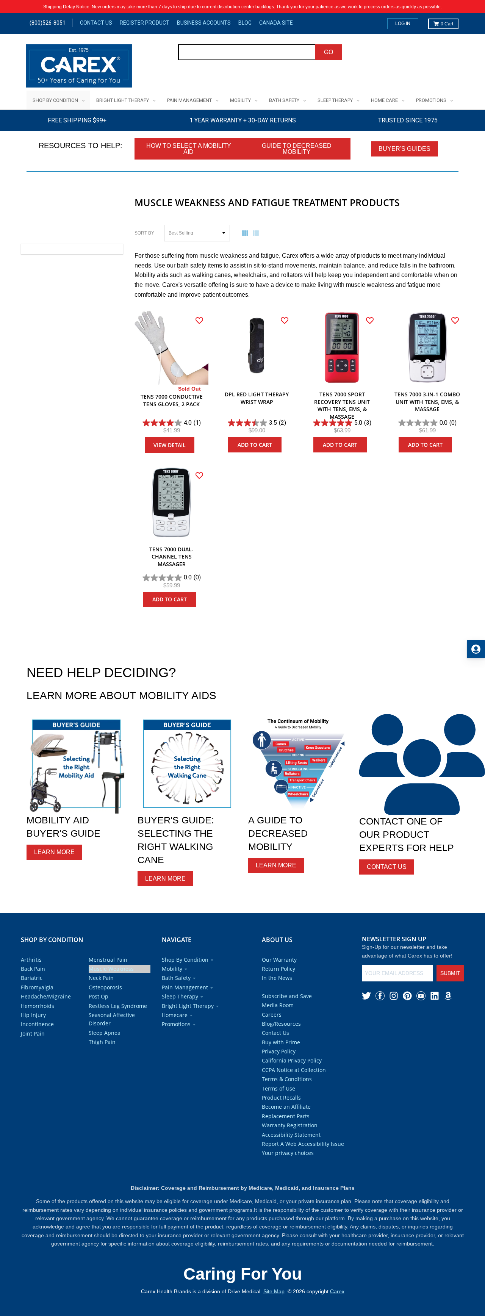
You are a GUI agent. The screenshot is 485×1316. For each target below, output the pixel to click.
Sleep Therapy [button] (180, 996)
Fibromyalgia (37, 987)
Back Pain (33, 968)
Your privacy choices (288, 1152)
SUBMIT (450, 973)
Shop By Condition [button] (185, 959)
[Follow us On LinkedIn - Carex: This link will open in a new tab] (434, 995)
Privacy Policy (279, 1051)
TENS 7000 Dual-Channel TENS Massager (171, 557)
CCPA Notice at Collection (294, 1069)
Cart (447, 24)
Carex (337, 1291)
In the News (277, 977)
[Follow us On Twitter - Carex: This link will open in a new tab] (366, 995)
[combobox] (247, 52)
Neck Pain (101, 977)
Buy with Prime (281, 1042)
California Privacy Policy (292, 1060)
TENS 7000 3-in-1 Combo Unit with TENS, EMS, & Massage (427, 402)
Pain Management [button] (185, 987)
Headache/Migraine (46, 996)
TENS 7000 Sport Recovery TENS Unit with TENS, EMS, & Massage (342, 405)
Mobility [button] (172, 968)
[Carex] (79, 67)
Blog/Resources (281, 1023)
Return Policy (278, 968)
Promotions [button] (176, 1024)
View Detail (169, 445)
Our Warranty (279, 959)
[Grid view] (246, 233)
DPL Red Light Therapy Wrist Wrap (257, 398)
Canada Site (276, 23)
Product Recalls (281, 1097)
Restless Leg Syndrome (118, 1005)
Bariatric (31, 977)
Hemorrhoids (37, 1005)
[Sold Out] (171, 348)
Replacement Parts (286, 1116)
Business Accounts (204, 23)
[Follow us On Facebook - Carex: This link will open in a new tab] (380, 995)
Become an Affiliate (286, 1106)
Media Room (278, 1005)
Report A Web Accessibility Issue (303, 1143)
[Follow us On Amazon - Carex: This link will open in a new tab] (448, 995)
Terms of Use (278, 1088)
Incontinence (37, 1024)
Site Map (274, 1291)
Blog (245, 23)
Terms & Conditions (287, 1079)
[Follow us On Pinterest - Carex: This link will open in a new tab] (407, 995)
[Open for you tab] (476, 649)
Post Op (98, 996)
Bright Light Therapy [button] (188, 1005)
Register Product (144, 23)
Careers (272, 1014)
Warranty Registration (290, 1125)
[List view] (257, 233)
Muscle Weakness (111, 968)
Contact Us (96, 23)
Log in (402, 23)
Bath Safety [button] (176, 977)
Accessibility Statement (291, 1134)
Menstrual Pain (108, 959)
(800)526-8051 (48, 23)
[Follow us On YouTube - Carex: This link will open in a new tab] (421, 995)
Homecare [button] (175, 1015)
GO (328, 52)
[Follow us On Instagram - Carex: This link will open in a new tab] (393, 995)
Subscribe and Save (287, 996)
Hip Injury (33, 1015)
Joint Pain (33, 1033)
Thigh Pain (102, 1041)
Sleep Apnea (104, 1032)
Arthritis (31, 959)
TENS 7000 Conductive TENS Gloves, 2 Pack (172, 400)
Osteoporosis (105, 987)
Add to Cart (255, 444)
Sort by (144, 233)
